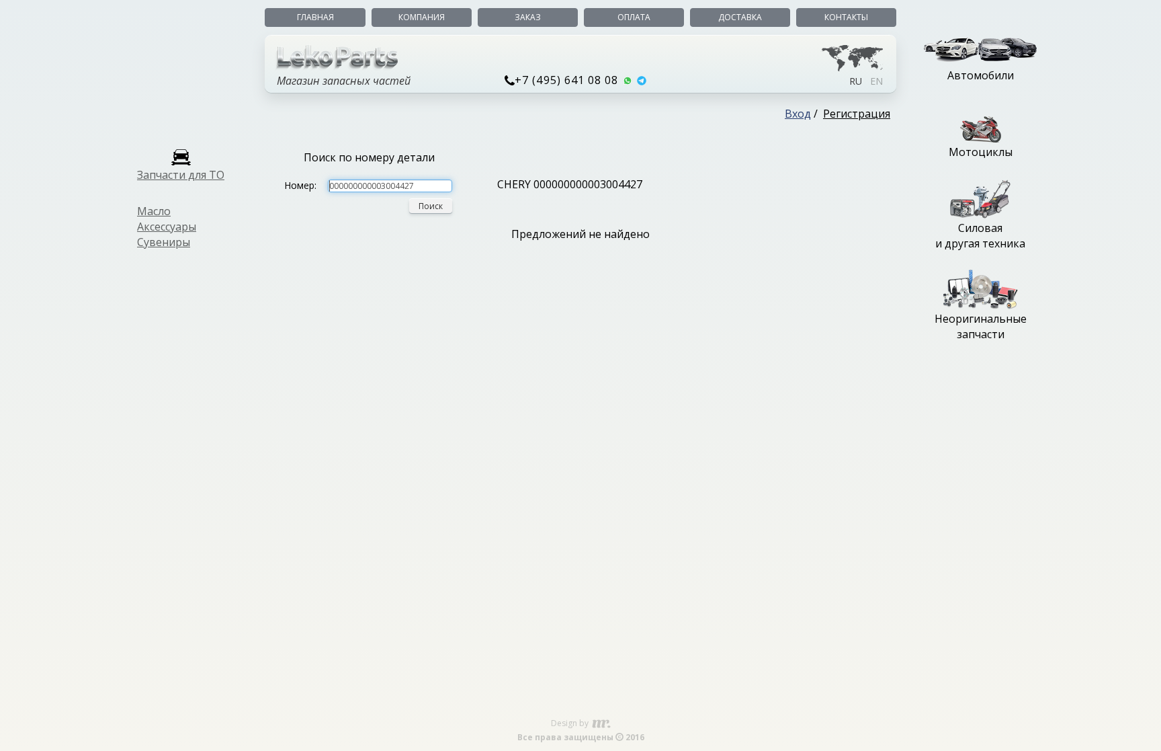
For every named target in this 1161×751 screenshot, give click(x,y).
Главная (315, 17)
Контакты (846, 17)
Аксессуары (166, 226)
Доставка (740, 17)
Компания (421, 17)
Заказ (528, 17)
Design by (571, 723)
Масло (154, 211)
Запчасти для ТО (180, 174)
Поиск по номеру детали (369, 157)
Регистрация (856, 113)
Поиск (431, 206)
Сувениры (163, 242)
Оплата (633, 17)
